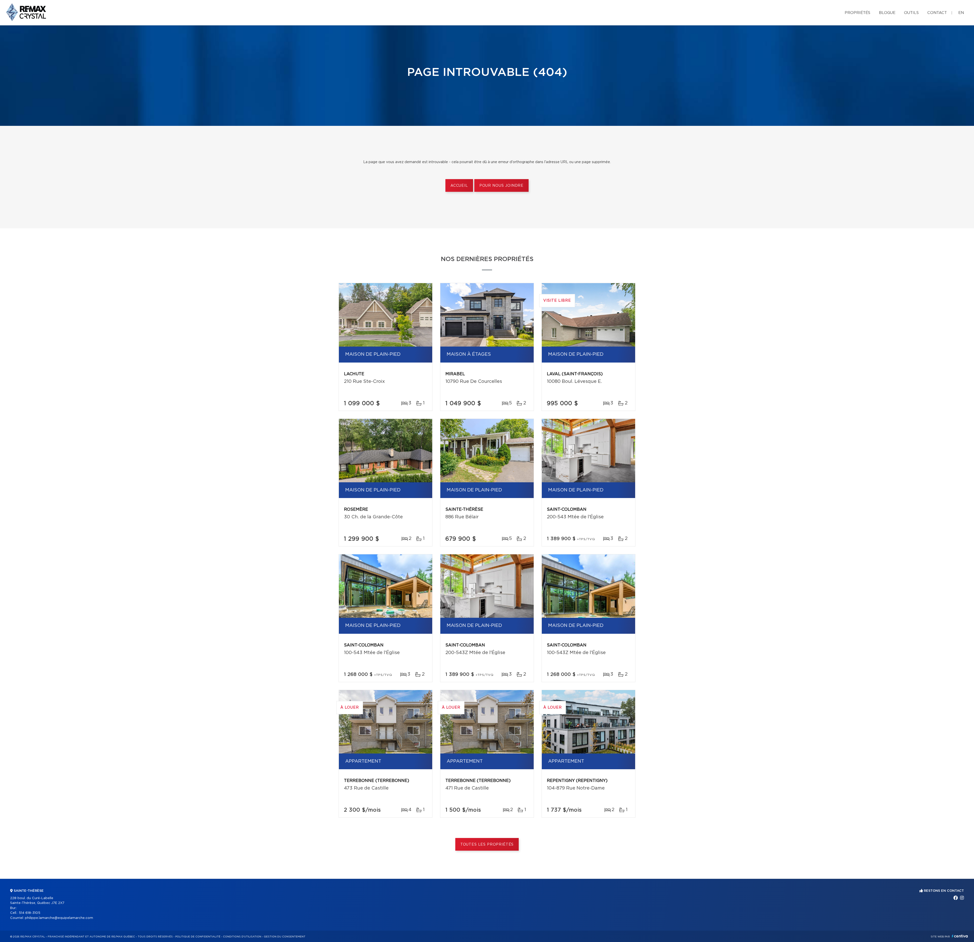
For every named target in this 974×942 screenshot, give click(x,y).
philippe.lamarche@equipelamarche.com (59, 918)
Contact (937, 13)
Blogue (887, 13)
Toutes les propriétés (487, 844)
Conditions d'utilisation (242, 936)
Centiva (960, 936)
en (961, 13)
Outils (911, 13)
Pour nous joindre (501, 185)
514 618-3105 (29, 913)
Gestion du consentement (284, 936)
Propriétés (857, 13)
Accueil (459, 185)
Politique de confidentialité (197, 936)
